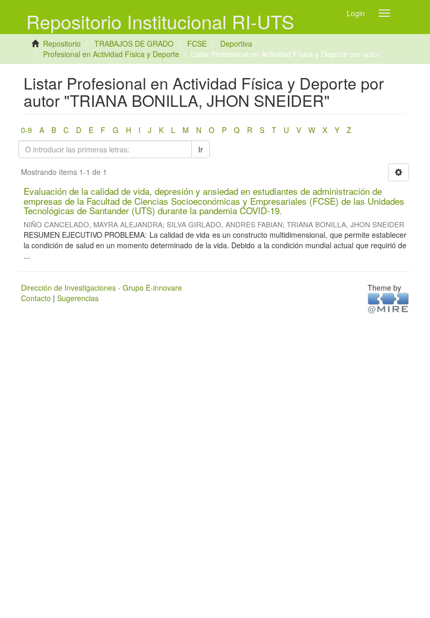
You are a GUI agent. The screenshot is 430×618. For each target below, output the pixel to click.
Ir (200, 149)
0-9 (26, 130)
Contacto (36, 298)
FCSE (197, 43)
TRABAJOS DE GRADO (134, 43)
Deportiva (236, 43)
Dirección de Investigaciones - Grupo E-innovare (101, 287)
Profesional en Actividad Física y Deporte (111, 54)
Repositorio (62, 43)
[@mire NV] (388, 302)
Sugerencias (78, 298)
